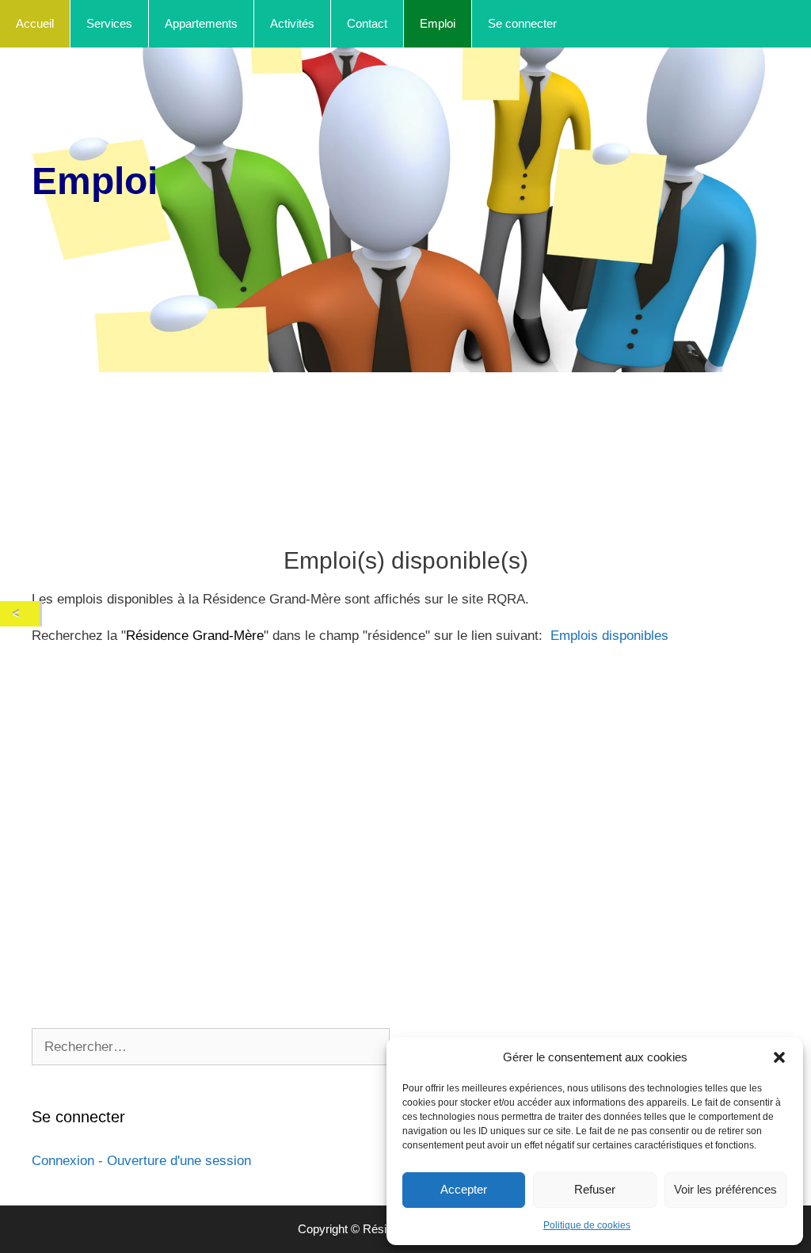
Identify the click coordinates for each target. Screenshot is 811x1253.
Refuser (594, 1189)
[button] (779, 1057)
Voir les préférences (725, 1189)
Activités (292, 23)
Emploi (437, 23)
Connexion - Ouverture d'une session (141, 1160)
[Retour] (20, 614)
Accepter (463, 1189)
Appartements (201, 23)
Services (109, 23)
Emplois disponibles (609, 635)
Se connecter (522, 23)
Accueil (35, 23)
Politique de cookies (586, 1225)
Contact (367, 23)
